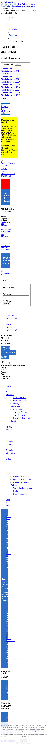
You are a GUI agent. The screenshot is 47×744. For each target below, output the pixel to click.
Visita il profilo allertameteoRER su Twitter (8, 352)
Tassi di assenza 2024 (10, 71)
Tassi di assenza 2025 (10, 68)
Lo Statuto (22, 412)
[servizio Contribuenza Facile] (5, 275)
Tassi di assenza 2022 (10, 76)
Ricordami (10, 301)
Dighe (15, 491)
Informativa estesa (23, 743)
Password (7, 294)
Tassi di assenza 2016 (10, 93)
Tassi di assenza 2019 (10, 85)
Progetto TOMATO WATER (10, 720)
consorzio (12, 29)
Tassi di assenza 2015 (10, 95)
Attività (9, 474)
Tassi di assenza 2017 (10, 90)
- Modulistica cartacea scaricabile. (5, 246)
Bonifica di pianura (21, 476)
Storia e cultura (19, 398)
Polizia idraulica (20, 494)
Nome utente (8, 288)
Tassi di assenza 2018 (10, 87)
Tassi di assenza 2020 (10, 82)
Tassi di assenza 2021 (10, 79)
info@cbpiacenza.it (26, 4)
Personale (12, 35)
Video (8, 459)
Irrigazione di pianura (22, 479)
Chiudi (23, 740)
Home (11, 17)
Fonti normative (20, 401)
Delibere (21, 415)
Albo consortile (19, 409)
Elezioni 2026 (18, 184)
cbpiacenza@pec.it (26, 6)
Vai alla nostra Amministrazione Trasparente (8, 172)
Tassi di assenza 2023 (10, 74)
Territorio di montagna (22, 488)
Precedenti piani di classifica (8, 260)
